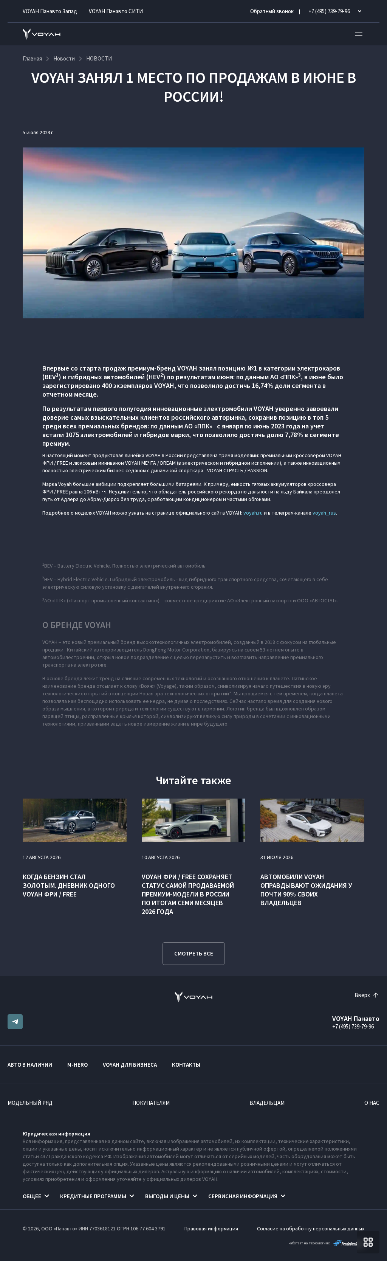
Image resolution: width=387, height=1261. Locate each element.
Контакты (186, 1064)
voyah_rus (324, 512)
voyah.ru (253, 512)
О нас (371, 1102)
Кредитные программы (93, 1196)
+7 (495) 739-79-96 (353, 1026)
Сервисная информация (242, 1196)
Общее (32, 1196)
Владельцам (267, 1102)
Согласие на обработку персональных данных (310, 1228)
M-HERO (77, 1064)
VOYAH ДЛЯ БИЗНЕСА (130, 1064)
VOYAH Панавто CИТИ (116, 11)
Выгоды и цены (167, 1196)
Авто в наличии (30, 1064)
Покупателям (151, 1102)
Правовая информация (211, 1228)
